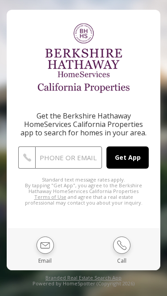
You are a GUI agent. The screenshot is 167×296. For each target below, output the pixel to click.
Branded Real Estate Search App (83, 277)
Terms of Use (50, 196)
